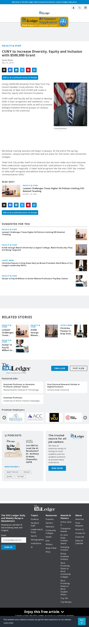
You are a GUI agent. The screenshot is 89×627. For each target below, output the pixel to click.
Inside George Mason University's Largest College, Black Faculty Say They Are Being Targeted (37, 248)
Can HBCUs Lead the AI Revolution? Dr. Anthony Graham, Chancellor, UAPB (32, 454)
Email (3, 535)
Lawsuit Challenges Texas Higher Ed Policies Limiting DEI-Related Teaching (54, 189)
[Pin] (28, 70)
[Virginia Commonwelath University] (17, 417)
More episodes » (12, 467)
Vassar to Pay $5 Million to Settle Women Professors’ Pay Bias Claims (35, 278)
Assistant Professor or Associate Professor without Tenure (19, 385)
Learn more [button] (8, 623)
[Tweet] (22, 70)
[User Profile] (73, 7)
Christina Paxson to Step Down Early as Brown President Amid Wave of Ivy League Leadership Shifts (37, 264)
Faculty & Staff (11, 45)
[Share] (10, 70)
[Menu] (85, 7)
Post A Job (78, 368)
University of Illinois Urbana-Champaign (21, 401)
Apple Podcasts (13, 472)
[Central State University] (55, 417)
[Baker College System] (36, 417)
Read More (57, 468)
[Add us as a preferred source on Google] (34, 70)
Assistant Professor (12, 397)
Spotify (9, 476)
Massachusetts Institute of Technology (21, 390)
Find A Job (59, 368)
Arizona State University (58, 390)
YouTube (20, 476)
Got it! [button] (81, 621)
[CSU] (74, 417)
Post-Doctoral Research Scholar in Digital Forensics (63, 385)
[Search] (79, 7)
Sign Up (8, 547)
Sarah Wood (7, 60)
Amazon (27, 472)
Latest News (8, 260)
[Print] (4, 70)
